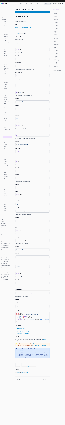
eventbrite (5, 73)
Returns (55, 68)
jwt (2, 17)
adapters (3, 13)
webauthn (5, 200)
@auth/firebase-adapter (5, 249)
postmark (5, 163)
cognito (5, 53)
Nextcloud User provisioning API (23, 333)
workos (5, 210)
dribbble (5, 64)
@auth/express (3, 225)
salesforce (5, 172)
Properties (55, 15)
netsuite (5, 135)
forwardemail (6, 82)
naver (5, 131)
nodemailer (6, 138)
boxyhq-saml (6, 47)
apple (5, 23)
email (5, 71)
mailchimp (5, 118)
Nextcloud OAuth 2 (20, 330)
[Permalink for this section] (28, 17)
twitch (5, 191)
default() (54, 57)
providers (4, 19)
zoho (4, 215)
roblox (5, 170)
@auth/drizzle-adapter (5, 236)
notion (5, 140)
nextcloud (5, 137)
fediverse (56, 29)
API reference (31, 3)
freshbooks (5, 86)
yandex (5, 212)
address (55, 16)
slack (4, 178)
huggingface (6, 99)
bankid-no (5, 38)
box (4, 45)
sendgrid (5, 174)
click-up (5, 51)
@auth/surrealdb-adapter (5, 270)
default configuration (36, 343)
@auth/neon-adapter (4, 261)
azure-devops (6, 36)
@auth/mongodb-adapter (5, 257)
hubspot (5, 97)
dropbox (5, 66)
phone (55, 45)
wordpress (5, 208)
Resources (55, 63)
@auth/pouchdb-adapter (5, 265)
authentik (5, 30)
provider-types (6, 165)
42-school (5, 21)
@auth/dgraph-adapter (5, 241)
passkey (5, 153)
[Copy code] (48, 49)
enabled (55, 26)
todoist (5, 187)
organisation (56, 44)
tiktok (4, 185)
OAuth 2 (44, 339)
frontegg (5, 88)
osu (4, 150)
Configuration (56, 62)
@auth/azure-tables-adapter (6, 237)
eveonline (5, 75)
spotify (5, 180)
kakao (5, 105)
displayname (56, 20)
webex (5, 202)
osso (4, 148)
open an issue (20, 350)
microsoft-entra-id (7, 129)
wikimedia (5, 206)
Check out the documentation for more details (24, 27)
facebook (5, 76)
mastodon (5, 123)
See (54, 10)
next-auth (3, 221)
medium (5, 127)
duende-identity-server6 (6, 69)
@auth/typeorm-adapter (5, 272)
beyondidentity (6, 42)
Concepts (36, 3)
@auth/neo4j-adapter (5, 259)
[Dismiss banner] (64, 1)
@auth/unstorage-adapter (5, 274)
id (54, 35)
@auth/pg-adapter (4, 263)
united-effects (6, 195)
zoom (4, 217)
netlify (5, 133)
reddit (5, 167)
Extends (55, 12)
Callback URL (56, 60)
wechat (5, 204)
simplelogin (6, 176)
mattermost (6, 125)
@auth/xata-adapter (4, 279)
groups (55, 31)
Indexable (55, 13)
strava (5, 182)
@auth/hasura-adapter (5, 251)
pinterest (5, 159)
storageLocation (57, 48)
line (4, 110)
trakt (4, 189)
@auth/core (3, 12)
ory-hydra (5, 146)
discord (5, 62)
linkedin (5, 112)
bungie (5, 49)
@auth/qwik (3, 227)
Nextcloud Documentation (22, 328)
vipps (4, 197)
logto (4, 114)
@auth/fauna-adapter (5, 247)
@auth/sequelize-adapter (5, 267)
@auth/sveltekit (3, 223)
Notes (55, 65)
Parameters (56, 66)
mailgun (5, 120)
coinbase (5, 55)
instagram (5, 103)
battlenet (5, 40)
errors (3, 15)
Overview (2, 6)
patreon (5, 155)
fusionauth (5, 90)
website (55, 54)
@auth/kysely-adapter (5, 252)
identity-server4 (6, 101)
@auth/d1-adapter (4, 239)
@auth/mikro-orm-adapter (4, 255)
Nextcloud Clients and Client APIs (23, 331)
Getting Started (22, 3)
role (55, 47)
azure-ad (5, 32)
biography (56, 19)
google (5, 95)
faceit (5, 78)
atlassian (5, 27)
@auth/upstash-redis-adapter (5, 277)
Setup (55, 59)
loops (4, 116)
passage (5, 152)
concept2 (5, 57)
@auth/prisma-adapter (5, 234)
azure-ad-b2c (6, 34)
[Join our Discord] (60, 3)
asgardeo (5, 25)
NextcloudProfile (56, 9)
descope (5, 60)
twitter (5, 193)
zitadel (5, 213)
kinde (5, 108)
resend (5, 168)
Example (56, 18)
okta (4, 142)
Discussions (29, 357)
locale (55, 41)
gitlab (5, 93)
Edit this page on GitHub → (56, 71)
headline (55, 34)
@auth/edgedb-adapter (5, 245)
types (3, 219)
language (56, 38)
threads (5, 183)
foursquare (5, 84)
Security (40, 3)
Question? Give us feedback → (57, 70)
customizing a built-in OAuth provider (39, 345)
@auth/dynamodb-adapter (5, 243)
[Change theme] (62, 3)
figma (5, 80)
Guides (27, 3)
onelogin (5, 144)
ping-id (5, 157)
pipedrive (5, 161)
